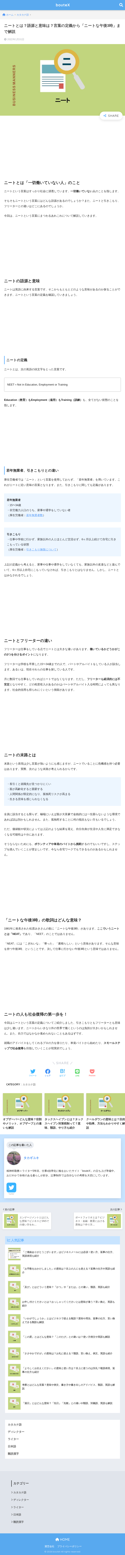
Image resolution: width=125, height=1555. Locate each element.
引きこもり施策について (41, 549)
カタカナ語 (29, 1084)
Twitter (11, 1194)
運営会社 (49, 1546)
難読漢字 (13, 1453)
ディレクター (16, 1431)
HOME (64, 1539)
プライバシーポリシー (69, 1546)
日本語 (12, 1446)
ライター (13, 1439)
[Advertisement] (62, 147)
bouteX (63, 5)
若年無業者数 (34, 515)
